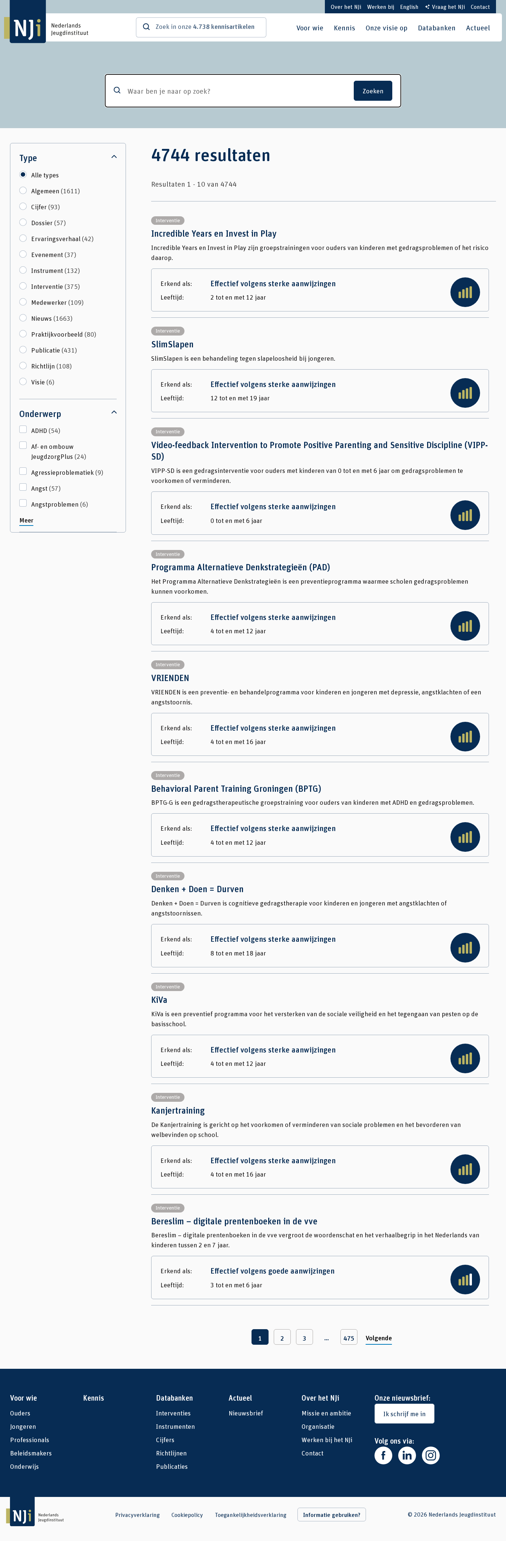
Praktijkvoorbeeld (63, 334)
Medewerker (57, 302)
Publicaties (172, 1466)
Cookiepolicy (187, 1514)
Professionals (29, 1439)
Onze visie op (386, 27)
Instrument (55, 270)
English (409, 6)
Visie (42, 381)
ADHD (45, 430)
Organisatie (318, 1426)
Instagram (431, 1455)
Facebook (383, 1455)
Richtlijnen (171, 1452)
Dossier (48, 222)
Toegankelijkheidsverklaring (250, 1514)
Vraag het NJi (448, 6)
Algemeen (55, 190)
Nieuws (52, 318)
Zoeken (373, 90)
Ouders (20, 1412)
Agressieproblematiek (67, 472)
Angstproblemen (59, 504)
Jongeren (23, 1426)
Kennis (344, 27)
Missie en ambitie (326, 1412)
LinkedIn (407, 1455)
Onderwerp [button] (40, 414)
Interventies (173, 1412)
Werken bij (380, 6)
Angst (46, 488)
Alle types (45, 174)
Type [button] (28, 158)
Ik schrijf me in (404, 1413)
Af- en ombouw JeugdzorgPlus (58, 451)
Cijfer (45, 206)
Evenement (53, 254)
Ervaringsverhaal (62, 238)
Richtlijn (51, 365)
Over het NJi (346, 6)
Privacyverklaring (137, 1514)
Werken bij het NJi (327, 1439)
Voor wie (309, 27)
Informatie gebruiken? (331, 1515)
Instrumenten (175, 1426)
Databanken (437, 27)
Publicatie (54, 350)
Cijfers (165, 1439)
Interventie (55, 286)
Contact (480, 6)
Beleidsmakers (31, 1452)
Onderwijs (24, 1466)
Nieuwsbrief (246, 1412)
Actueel (478, 27)
